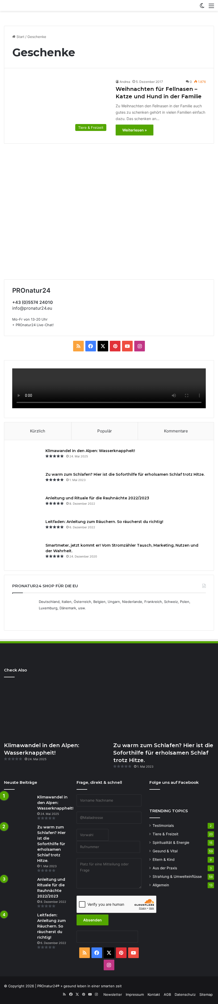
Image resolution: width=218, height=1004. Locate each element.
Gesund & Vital (165, 851)
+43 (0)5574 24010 (32, 302)
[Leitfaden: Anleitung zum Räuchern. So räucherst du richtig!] (26, 529)
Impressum (135, 994)
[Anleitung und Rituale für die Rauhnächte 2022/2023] (26, 505)
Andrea (125, 82)
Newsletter (112, 994)
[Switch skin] (202, 8)
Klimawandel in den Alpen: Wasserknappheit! (90, 450)
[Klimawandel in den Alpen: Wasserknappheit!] (26, 458)
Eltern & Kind (163, 859)
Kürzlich (37, 430)
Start (19, 37)
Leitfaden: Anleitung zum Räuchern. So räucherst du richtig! (104, 521)
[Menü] (211, 8)
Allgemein (161, 885)
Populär (104, 430)
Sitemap (206, 994)
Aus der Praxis (165, 868)
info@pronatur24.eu (32, 308)
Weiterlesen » (134, 130)
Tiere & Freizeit (165, 834)
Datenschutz (185, 994)
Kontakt (154, 994)
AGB (167, 994)
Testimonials (163, 825)
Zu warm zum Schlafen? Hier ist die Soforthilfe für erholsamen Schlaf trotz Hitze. (124, 474)
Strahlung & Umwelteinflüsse (177, 876)
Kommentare (176, 430)
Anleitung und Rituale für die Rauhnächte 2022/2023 (97, 498)
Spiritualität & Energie (171, 842)
